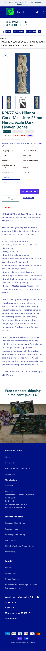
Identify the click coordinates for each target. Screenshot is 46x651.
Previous (3, 31)
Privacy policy (11, 529)
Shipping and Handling (15, 535)
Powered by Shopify (29, 642)
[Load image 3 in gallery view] (37, 102)
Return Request (12, 579)
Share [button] (7, 207)
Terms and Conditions (15, 523)
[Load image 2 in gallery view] (23, 102)
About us (9, 457)
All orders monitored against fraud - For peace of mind (21, 586)
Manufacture (11, 480)
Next (43, 31)
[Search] (37, 12)
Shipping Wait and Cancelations (19, 546)
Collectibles (25, 31)
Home (3, 38)
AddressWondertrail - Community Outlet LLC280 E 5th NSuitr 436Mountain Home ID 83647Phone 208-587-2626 (21, 499)
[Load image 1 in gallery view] (9, 102)
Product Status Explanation (17, 469)
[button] (3, 12)
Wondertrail (19, 642)
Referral (9, 486)
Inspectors (10, 552)
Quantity (5, 177)
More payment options (28, 199)
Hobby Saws (12, 31)
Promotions (10, 540)
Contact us (10, 463)
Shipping (5, 139)
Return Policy (11, 573)
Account (9, 567)
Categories (10, 474)
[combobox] (27, 12)
